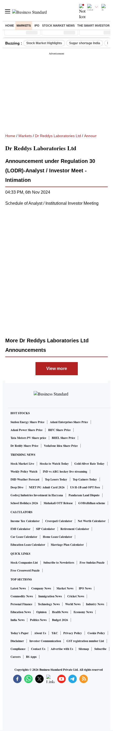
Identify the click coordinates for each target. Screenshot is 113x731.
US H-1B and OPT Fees (85, 487)
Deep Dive (17, 487)
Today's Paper (20, 633)
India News (17, 620)
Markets (24, 25)
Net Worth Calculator (92, 521)
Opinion (41, 612)
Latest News (18, 588)
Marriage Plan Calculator (67, 545)
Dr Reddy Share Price (24, 446)
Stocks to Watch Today (54, 463)
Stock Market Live (22, 463)
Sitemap (84, 649)
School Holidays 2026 (24, 503)
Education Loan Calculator (28, 545)
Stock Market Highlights (44, 43)
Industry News (95, 604)
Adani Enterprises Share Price (69, 422)
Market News (64, 588)
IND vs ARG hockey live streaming (65, 471)
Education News (21, 612)
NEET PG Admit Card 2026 (47, 487)
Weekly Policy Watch (24, 471)
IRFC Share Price (59, 430)
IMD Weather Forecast (25, 479)
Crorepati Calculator (58, 521)
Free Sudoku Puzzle (92, 562)
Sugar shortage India (84, 43)
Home (9, 25)
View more (56, 368)
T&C (55, 633)
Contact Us (38, 649)
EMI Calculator (20, 529)
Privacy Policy (72, 633)
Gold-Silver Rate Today (89, 463)
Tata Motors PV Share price (28, 438)
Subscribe (100, 649)
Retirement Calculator (74, 529)
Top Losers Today (56, 479)
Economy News (83, 612)
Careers (15, 657)
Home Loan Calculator (57, 537)
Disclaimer (17, 641)
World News (72, 604)
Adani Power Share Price (27, 430)
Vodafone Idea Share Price (61, 446)
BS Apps (31, 657)
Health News (60, 612)
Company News (41, 588)
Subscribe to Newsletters (58, 562)
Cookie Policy (96, 633)
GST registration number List (85, 641)
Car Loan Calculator (24, 537)
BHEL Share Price (63, 438)
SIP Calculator (45, 529)
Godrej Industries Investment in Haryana (37, 495)
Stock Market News (58, 25)
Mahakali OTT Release (58, 503)
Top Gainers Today (85, 479)
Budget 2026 (60, 620)
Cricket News (75, 596)
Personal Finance (21, 604)
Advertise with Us (62, 649)
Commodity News (22, 596)
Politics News (38, 620)
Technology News (49, 604)
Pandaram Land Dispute (84, 495)
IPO (36, 25)
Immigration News (50, 596)
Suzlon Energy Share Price (27, 422)
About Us (40, 633)
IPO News (85, 588)
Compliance (18, 649)
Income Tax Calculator (25, 521)
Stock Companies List (24, 562)
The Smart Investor (93, 25)
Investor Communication (45, 641)
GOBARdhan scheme (91, 503)
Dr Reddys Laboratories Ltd (58, 136)
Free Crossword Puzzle (25, 570)
